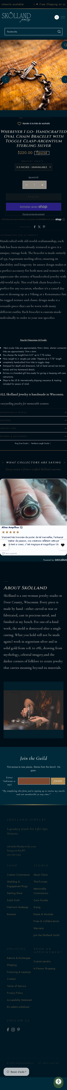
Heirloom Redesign (18, 907)
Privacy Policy (15, 993)
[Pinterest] (18, 1029)
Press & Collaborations (46, 921)
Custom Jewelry (42, 961)
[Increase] (42, 185)
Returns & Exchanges (18, 958)
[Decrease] (27, 185)
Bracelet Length (32, 161)
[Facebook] (8, 1029)
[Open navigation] (63, 17)
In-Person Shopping (44, 968)
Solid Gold (13, 900)
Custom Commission (18, 875)
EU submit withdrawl (18, 1007)
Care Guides (41, 900)
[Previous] (6, 79)
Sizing (37, 907)
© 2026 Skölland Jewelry (20, 1062)
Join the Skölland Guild (46, 935)
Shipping (12, 965)
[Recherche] (59, 31)
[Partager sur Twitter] (39, 226)
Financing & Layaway (19, 972)
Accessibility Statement (19, 1000)
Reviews (11, 914)
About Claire (41, 875)
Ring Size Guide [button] (21, 443)
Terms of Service (16, 986)
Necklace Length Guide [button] (40, 443)
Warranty (39, 928)
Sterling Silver (15, 893)
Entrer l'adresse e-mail (9, 781)
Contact (11, 979)
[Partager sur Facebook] (34, 226)
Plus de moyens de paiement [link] (33, 214)
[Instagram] (13, 1029)
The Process (40, 881)
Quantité (34, 177)
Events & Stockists (43, 914)
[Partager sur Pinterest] (44, 226)
